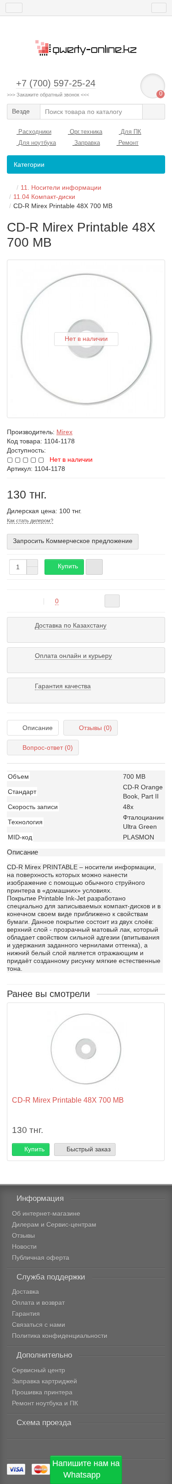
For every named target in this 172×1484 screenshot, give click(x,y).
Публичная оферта (40, 1257)
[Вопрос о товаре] (112, 601)
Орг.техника (85, 131)
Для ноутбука (36, 142)
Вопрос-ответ (47, 747)
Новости (24, 1246)
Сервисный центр (38, 1370)
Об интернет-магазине (46, 1213)
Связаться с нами (38, 1324)
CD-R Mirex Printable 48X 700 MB (68, 1100)
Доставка (25, 1291)
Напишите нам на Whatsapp (86, 1469)
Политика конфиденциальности (59, 1335)
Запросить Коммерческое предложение (73, 540)
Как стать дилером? (30, 520)
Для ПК (130, 131)
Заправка (86, 142)
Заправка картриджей (44, 1381)
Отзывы (23, 1235)
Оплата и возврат (38, 1302)
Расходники (34, 131)
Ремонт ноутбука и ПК (45, 1403)
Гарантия (26, 1313)
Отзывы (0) (95, 727)
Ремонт (128, 142)
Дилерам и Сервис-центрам (54, 1224)
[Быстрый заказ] (94, 567)
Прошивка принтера (42, 1392)
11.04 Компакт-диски (44, 196)
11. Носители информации (61, 187)
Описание (37, 727)
